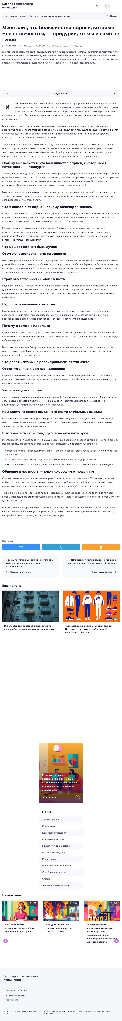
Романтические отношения (56, 865)
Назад (113, 16)
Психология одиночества (56, 845)
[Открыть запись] (30, 613)
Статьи (46, 878)
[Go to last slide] (5, 941)
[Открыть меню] (118, 5)
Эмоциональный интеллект (57, 885)
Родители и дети (51, 859)
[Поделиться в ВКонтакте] (21, 547)
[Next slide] (78, 797)
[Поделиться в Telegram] (61, 547)
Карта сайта (12, 999)
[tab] (43, 797)
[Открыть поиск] (97, 5)
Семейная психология (54, 872)
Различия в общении (53, 852)
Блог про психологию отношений (17, 5)
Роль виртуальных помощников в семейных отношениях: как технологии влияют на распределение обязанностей (59, 782)
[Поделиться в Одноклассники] (101, 547)
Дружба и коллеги (52, 819)
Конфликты (48, 826)
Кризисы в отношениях (54, 832)
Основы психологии (53, 839)
